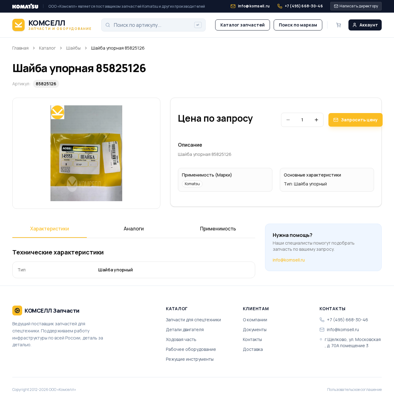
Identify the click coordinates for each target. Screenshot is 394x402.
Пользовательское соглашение (354, 389)
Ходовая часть (181, 339)
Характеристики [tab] (49, 228)
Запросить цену (359, 120)
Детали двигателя (185, 329)
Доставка (253, 349)
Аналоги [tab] (134, 228)
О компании (255, 320)
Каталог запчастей (242, 25)
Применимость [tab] (218, 228)
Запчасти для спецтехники (193, 320)
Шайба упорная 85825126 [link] (118, 48)
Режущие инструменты (190, 359)
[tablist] (133, 231)
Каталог (47, 48)
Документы (255, 329)
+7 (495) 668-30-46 (347, 320)
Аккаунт (369, 25)
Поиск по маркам (298, 25)
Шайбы (73, 48)
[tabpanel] (133, 263)
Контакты (252, 339)
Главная (20, 48)
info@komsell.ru (289, 260)
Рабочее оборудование (191, 349)
